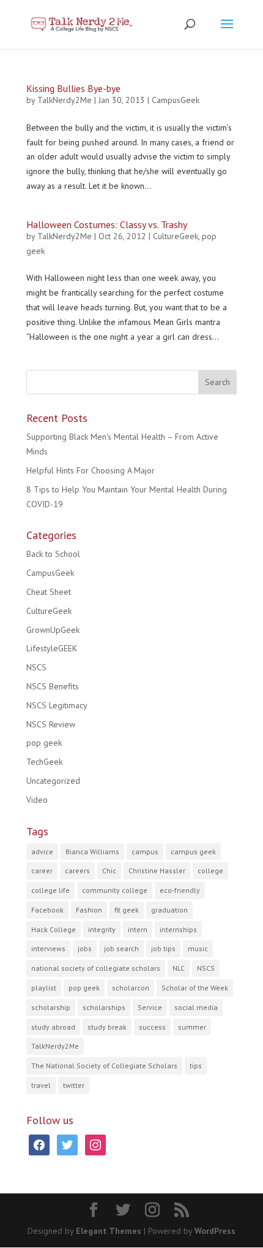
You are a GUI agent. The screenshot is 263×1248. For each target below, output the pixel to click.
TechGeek (44, 761)
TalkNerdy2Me (64, 99)
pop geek (44, 742)
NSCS (36, 667)
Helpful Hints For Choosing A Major (90, 470)
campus (145, 851)
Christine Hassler (156, 870)
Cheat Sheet (48, 591)
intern (137, 929)
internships (178, 929)
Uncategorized (53, 780)
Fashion (89, 909)
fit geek (126, 909)
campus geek (193, 851)
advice (42, 851)
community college (114, 890)
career (42, 870)
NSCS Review (50, 724)
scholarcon (130, 987)
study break (107, 1027)
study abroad (53, 1027)
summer (192, 1027)
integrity (102, 929)
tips (196, 1065)
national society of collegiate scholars (95, 968)
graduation (169, 909)
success (152, 1027)
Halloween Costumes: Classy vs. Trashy (106, 224)
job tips (163, 948)
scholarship (50, 1007)
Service (150, 1007)
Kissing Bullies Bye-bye (73, 88)
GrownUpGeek (53, 629)
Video (37, 799)
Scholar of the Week (194, 987)
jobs (85, 948)
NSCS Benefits (52, 686)
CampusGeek (175, 99)
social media (196, 1007)
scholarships (104, 1007)
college (210, 870)
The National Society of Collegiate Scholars (104, 1065)
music (198, 948)
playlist (43, 987)
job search (121, 948)
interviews (48, 948)
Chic (109, 870)
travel (41, 1085)
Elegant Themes (108, 1230)
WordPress (214, 1230)
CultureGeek (175, 236)
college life (50, 890)
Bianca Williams (92, 851)
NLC (178, 968)
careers (77, 870)
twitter (73, 1085)
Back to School (53, 553)
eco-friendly (180, 890)
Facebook (47, 909)
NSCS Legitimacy (56, 705)
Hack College (53, 929)
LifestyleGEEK (51, 648)
